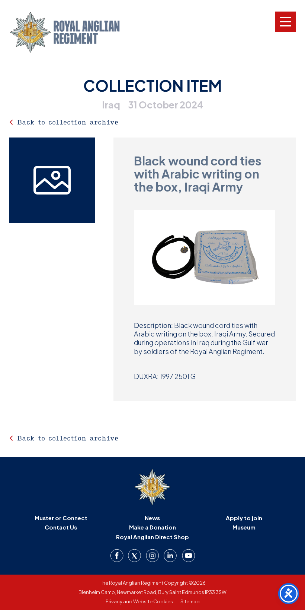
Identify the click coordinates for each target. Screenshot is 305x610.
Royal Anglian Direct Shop (152, 536)
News (152, 517)
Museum (244, 527)
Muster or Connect (61, 517)
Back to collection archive (67, 122)
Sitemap (190, 601)
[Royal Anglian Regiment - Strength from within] (74, 32)
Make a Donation (152, 527)
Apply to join (244, 517)
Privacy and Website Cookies (139, 601)
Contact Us (61, 527)
